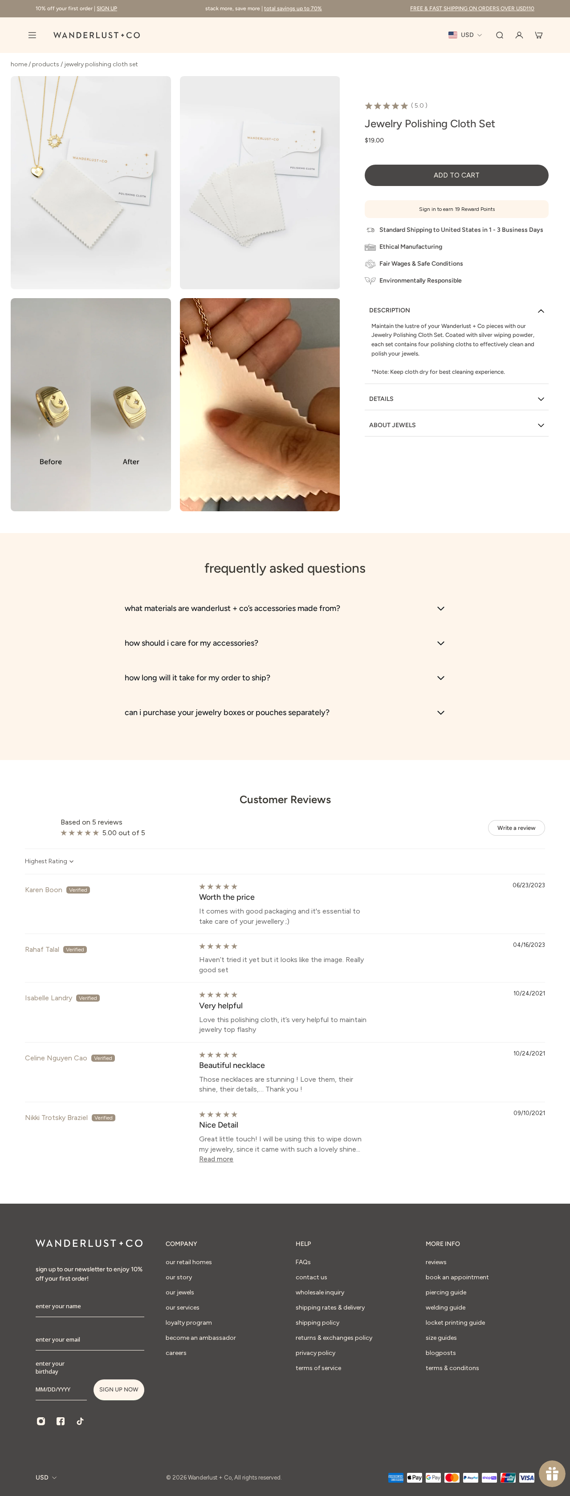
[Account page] (519, 35)
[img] (218, 886)
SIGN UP (107, 8)
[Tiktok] (80, 1421)
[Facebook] (60, 1421)
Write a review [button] (516, 828)
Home (19, 64)
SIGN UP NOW (118, 1389)
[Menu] (32, 35)
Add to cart (457, 175)
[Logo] (96, 35)
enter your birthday (50, 1367)
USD (42, 1477)
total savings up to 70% (293, 8)
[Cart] (539, 35)
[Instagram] (41, 1421)
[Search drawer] (499, 35)
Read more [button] (216, 1159)
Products (46, 64)
